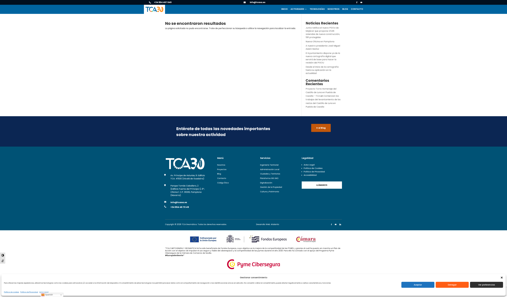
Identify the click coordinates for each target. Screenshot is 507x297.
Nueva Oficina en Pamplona (320, 41)
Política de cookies (11, 292)
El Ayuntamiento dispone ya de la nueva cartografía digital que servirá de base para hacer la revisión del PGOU (323, 58)
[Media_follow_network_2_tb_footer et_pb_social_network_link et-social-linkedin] (340, 224)
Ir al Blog (321, 128)
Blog (345, 9)
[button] (501, 277)
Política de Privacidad (29, 292)
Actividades (297, 9)
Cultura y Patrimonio (269, 191)
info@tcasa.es (257, 2)
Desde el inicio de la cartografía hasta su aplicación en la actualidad (322, 70)
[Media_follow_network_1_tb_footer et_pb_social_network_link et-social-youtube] (335, 224)
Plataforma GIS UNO (269, 178)
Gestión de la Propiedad (271, 187)
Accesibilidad (310, 175)
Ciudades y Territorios (270, 173)
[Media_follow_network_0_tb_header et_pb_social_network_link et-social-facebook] (357, 2)
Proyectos (221, 169)
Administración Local (269, 169)
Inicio (284, 9)
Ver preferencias (486, 284)
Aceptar (418, 284)
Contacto (357, 9)
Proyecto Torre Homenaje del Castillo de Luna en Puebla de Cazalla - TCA (321, 92)
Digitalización (266, 182)
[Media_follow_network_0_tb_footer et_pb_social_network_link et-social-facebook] (331, 224)
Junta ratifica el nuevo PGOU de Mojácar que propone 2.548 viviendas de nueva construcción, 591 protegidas (323, 32)
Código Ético (223, 182)
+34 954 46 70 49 (179, 207)
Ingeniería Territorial (269, 165)
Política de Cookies (313, 168)
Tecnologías (317, 9)
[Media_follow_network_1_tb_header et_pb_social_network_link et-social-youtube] (361, 2)
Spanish (48, 295)
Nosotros (333, 9)
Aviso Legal (43, 292)
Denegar (452, 284)
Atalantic (275, 224)
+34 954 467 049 (163, 2)
